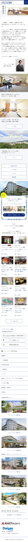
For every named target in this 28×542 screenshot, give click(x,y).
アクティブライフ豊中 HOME (10, 351)
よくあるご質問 (5, 383)
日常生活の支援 (5, 364)
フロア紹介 (14, 126)
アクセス (14, 157)
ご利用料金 (4, 369)
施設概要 (14, 177)
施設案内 (3, 355)
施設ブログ (12, 378)
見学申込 (3, 392)
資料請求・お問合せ (6, 387)
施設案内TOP (14, 166)
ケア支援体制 (4, 360)
